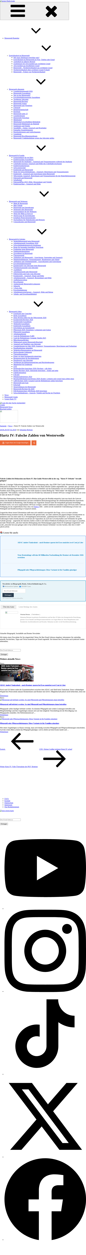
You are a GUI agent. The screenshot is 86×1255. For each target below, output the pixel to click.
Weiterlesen (4, 696)
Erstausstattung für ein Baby (23, 158)
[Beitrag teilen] (33, 442)
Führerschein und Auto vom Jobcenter (26, 274)
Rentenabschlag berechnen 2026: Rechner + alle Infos (32, 368)
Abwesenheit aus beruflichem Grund (26, 66)
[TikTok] (45, 1074)
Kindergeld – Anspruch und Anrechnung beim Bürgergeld (34, 174)
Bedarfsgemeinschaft (20, 110)
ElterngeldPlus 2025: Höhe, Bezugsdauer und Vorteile (32, 182)
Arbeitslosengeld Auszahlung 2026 (25, 243)
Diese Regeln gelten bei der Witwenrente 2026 (29, 318)
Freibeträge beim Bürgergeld (23, 249)
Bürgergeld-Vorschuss (21, 118)
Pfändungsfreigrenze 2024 (22, 377)
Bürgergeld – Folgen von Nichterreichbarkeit (29, 72)
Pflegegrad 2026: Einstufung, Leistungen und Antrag (32, 330)
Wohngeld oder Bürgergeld (23, 210)
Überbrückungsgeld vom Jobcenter (25, 268)
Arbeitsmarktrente (19, 334)
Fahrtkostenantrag (19, 373)
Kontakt (7, 801)
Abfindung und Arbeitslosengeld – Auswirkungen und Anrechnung (37, 262)
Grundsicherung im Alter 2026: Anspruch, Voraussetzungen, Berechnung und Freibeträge (45, 346)
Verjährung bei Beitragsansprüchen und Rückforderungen (33, 362)
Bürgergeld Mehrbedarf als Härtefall (26, 124)
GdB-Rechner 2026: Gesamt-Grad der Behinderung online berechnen (38, 381)
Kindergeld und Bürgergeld (23, 170)
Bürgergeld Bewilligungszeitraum (25, 136)
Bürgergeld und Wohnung (18, 201)
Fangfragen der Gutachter (22, 314)
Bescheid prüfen (6, 409)
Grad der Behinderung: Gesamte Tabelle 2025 (29, 338)
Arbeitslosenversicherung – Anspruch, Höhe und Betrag (33, 292)
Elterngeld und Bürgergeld (22, 178)
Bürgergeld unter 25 (20, 114)
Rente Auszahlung (19, 316)
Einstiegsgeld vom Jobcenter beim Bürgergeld (29, 266)
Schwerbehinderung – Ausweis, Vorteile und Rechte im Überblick (36, 393)
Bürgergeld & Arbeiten (17, 239)
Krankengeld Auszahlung (22, 322)
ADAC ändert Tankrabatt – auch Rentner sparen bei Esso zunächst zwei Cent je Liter (33, 685)
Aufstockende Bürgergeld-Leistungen (26, 284)
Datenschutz (8, 803)
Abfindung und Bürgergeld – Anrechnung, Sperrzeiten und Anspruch (37, 257)
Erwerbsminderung (20, 290)
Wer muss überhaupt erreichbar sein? (26, 58)
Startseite (3, 426)
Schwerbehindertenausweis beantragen (27, 245)
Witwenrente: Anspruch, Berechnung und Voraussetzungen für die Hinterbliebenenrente (44, 176)
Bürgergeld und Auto (20, 383)
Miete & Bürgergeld (20, 203)
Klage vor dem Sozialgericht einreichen (27, 356)
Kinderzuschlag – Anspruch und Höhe (27, 184)
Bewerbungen (18, 282)
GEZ (15, 366)
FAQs (6, 799)
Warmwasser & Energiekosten (24, 216)
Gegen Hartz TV (10, 399)
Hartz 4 (36, 507)
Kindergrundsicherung (21, 166)
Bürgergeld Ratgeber (11, 38)
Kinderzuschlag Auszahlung (23, 160)
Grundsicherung (19, 116)
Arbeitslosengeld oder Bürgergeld (25, 272)
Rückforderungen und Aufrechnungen (26, 132)
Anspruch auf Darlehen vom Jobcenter (27, 344)
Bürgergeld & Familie (16, 155)
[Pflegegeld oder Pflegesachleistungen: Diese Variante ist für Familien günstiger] (28, 719)
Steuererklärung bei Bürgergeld (24, 387)
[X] (45, 1157)
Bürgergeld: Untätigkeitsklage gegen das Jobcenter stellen (33, 138)
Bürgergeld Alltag (15, 312)
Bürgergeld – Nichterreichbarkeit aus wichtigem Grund (32, 68)
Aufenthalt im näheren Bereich (24, 62)
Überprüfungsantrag (20, 354)
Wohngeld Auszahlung (21, 324)
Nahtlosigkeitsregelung (21, 251)
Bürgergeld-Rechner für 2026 (23, 389)
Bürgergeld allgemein (16, 89)
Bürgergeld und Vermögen (22, 106)
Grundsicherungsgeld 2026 (23, 91)
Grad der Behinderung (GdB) (23, 336)
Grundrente (17, 134)
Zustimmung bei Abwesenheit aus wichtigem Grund (31, 64)
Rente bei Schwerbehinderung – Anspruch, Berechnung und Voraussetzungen (41, 172)
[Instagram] (45, 991)
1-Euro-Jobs (17, 288)
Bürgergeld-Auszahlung (21, 93)
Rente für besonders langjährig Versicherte (28, 247)
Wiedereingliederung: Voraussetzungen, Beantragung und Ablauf (36, 259)
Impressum (8, 805)
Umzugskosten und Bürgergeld (24, 222)
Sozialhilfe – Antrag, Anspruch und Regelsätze (29, 128)
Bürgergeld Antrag (20, 103)
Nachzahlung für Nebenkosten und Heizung (29, 220)
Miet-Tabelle (17, 205)
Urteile (2, 405)
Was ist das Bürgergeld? (21, 95)
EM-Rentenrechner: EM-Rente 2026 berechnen (30, 391)
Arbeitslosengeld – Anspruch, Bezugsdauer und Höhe (32, 278)
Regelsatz (16, 112)
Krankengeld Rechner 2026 (23, 320)
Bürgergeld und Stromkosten (23, 207)
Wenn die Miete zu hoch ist (23, 214)
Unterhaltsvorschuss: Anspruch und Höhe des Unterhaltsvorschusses (37, 164)
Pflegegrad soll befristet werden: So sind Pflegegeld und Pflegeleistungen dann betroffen (33, 704)
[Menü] (34, 11)
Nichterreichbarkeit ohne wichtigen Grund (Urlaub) (31, 70)
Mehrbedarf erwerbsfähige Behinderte (26, 122)
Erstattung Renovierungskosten (24, 218)
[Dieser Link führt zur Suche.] (12, 403)
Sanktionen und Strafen (21, 126)
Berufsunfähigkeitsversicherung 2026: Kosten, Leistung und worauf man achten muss (43, 379)
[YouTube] (45, 909)
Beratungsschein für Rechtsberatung (26, 358)
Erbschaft (16, 385)
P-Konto (16, 375)
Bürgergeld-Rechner (20, 101)
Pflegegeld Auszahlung (21, 332)
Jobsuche (16, 286)
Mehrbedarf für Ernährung (22, 364)
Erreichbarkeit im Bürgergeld (19, 56)
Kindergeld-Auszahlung (21, 326)
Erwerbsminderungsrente (22, 264)
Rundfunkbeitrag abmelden (23, 348)
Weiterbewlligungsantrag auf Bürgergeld (27, 350)
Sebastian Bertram (26, 430)
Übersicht (16, 108)
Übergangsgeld (18, 255)
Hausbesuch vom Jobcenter (23, 360)
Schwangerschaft (19, 168)
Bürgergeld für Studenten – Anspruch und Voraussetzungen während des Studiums (42, 162)
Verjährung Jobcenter (20, 99)
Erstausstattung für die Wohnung (25, 212)
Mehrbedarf (17, 120)
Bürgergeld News (6, 407)
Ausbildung (17, 270)
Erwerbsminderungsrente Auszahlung (26, 97)
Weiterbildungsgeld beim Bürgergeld (26, 241)
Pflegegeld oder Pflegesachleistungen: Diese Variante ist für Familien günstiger (29, 723)
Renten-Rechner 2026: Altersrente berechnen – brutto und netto (35, 371)
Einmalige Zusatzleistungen (23, 130)
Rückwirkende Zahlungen (22, 352)
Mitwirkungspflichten (21, 340)
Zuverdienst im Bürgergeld (22, 253)
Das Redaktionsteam (11, 807)
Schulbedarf (17, 180)
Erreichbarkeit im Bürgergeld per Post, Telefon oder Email (34, 60)
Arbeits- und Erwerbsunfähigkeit (25, 294)
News (6, 395)
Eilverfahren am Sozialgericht (23, 328)
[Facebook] (45, 1240)
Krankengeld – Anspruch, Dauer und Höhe (28, 276)
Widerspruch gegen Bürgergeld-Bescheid (28, 342)
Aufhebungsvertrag (20, 280)
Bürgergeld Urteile (11, 397)
